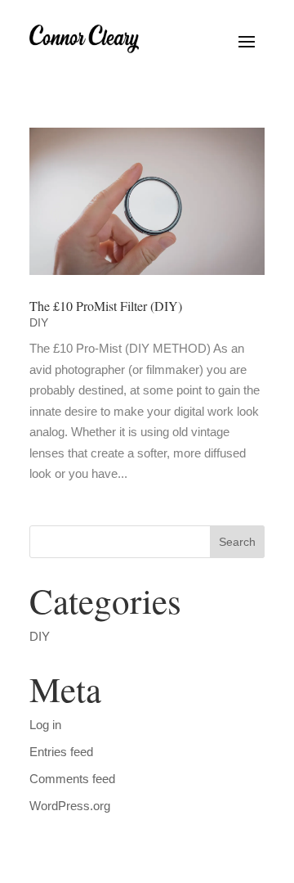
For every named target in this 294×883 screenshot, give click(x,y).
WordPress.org (69, 806)
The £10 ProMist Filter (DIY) (105, 305)
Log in (45, 725)
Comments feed (72, 779)
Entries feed (61, 752)
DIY (38, 322)
